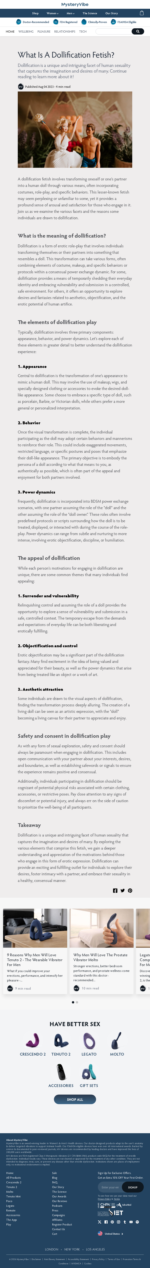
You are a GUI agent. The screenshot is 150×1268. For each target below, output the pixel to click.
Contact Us (58, 1229)
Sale (54, 1173)
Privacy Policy (98, 1259)
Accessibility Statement (78, 1259)
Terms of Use (114, 1259)
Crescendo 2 (13, 1182)
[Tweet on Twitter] (123, 890)
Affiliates (57, 1220)
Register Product (62, 1224)
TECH (83, 31)
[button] (73, 1002)
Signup (132, 1187)
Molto (9, 1191)
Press (55, 1210)
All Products (13, 1177)
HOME (10, 31)
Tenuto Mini (13, 1196)
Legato (10, 1206)
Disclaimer (36, 1259)
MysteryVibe (23, 1259)
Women (53, 13)
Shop (35, 13)
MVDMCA (76, 1263)
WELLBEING (26, 31)
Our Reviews (59, 1201)
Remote (10, 1210)
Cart (54, 1234)
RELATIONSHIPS (64, 31)
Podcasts (57, 1206)
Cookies (88, 1263)
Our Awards (59, 1196)
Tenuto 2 (11, 1187)
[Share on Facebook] (115, 890)
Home (9, 1173)
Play (8, 1224)
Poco (9, 1201)
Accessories (13, 1215)
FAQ (54, 1182)
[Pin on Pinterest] (130, 890)
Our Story (111, 13)
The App (11, 1220)
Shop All (75, 1099)
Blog (54, 1177)
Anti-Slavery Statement (54, 1259)
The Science (90, 13)
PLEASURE (44, 31)
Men (71, 13)
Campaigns (58, 1215)
